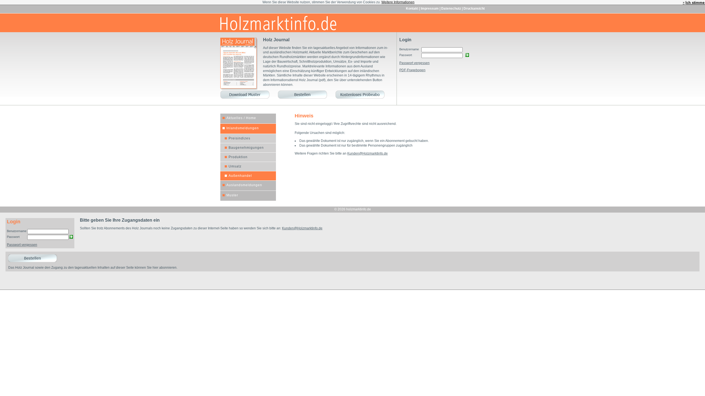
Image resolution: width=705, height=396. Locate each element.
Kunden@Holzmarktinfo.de (367, 153)
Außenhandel (240, 176)
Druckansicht (474, 8)
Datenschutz (451, 8)
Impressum (430, 8)
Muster (232, 195)
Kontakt (412, 8)
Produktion (238, 157)
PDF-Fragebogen (412, 70)
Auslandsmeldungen (244, 185)
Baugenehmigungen (246, 148)
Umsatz (235, 166)
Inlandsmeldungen (242, 128)
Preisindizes (239, 138)
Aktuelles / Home (241, 118)
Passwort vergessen (414, 63)
